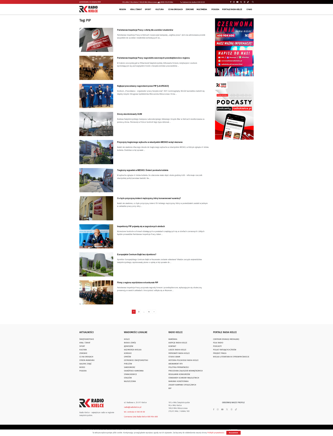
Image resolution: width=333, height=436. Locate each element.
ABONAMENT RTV (175, 364)
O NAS (249, 9)
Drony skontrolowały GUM (129, 113)
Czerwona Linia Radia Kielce (135, 417)
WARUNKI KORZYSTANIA (178, 381)
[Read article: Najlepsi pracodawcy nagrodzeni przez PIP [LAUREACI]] (96, 96)
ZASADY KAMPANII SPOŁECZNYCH (182, 385)
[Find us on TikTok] (248, 2)
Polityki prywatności (215, 433)
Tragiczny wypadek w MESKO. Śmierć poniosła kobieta (142, 170)
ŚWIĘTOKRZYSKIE (86, 339)
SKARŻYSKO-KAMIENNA (133, 371)
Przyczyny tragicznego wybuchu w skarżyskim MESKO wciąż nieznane (150, 142)
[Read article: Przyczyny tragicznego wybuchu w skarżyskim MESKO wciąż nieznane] (96, 152)
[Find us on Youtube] (237, 2)
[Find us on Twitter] (241, 2)
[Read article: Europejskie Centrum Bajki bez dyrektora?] (96, 264)
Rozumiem (233, 433)
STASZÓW (128, 378)
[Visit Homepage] (89, 9)
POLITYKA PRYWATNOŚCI (178, 367)
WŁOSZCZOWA (130, 381)
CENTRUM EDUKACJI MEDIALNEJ (226, 339)
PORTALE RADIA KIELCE (232, 9)
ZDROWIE (190, 9)
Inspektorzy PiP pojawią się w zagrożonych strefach (141, 226)
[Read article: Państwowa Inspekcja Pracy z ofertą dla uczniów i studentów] (96, 40)
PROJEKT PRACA (219, 353)
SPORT (148, 9)
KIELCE (127, 339)
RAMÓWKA (172, 339)
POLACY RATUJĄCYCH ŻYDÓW (224, 350)
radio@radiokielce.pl (132, 407)
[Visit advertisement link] (234, 47)
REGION (122, 9)
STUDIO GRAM (174, 357)
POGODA (215, 9)
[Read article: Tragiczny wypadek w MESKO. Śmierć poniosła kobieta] (96, 180)
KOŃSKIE (128, 353)
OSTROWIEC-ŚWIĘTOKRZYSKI (136, 360)
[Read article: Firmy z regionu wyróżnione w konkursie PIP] (96, 292)
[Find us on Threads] (244, 2)
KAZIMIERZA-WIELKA (132, 350)
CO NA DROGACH (175, 9)
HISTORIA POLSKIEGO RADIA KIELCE (183, 360)
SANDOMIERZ (129, 367)
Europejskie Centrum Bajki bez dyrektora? (136, 254)
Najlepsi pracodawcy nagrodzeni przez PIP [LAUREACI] (143, 85)
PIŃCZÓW (128, 364)
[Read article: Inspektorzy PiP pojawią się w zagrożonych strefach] (96, 236)
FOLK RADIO (218, 343)
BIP (169, 388)
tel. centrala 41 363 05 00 (134, 412)
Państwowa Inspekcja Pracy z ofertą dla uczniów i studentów (145, 29)
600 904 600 (152, 417)
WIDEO (82, 367)
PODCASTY (217, 346)
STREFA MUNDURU (86, 360)
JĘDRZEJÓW (128, 346)
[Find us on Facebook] (230, 2)
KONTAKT (172, 346)
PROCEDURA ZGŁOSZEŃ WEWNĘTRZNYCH (185, 371)
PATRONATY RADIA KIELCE (179, 353)
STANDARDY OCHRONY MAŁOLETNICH (183, 378)
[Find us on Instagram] (234, 2)
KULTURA (160, 9)
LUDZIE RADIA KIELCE (177, 350)
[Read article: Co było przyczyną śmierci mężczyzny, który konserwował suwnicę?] (96, 208)
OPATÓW (127, 357)
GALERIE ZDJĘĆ (85, 364)
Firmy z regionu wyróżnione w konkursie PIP (137, 282)
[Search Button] (253, 2)
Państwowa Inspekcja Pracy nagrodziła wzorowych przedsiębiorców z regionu (153, 57)
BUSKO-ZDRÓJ (130, 343)
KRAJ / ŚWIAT (136, 9)
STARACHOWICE (130, 374)
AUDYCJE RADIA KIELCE (177, 343)
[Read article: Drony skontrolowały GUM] (96, 124)
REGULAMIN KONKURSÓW (179, 374)
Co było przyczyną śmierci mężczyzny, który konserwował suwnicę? (149, 198)
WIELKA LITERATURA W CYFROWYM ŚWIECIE (231, 357)
